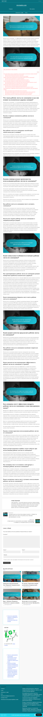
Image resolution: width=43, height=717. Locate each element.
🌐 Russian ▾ (39, 714)
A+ (3, 1)
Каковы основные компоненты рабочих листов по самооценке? (14, 74)
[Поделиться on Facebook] (35, 715)
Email (23, 549)
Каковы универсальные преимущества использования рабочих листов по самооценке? (19, 77)
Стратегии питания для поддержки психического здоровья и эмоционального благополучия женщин (31, 699)
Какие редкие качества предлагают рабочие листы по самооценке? (15, 84)
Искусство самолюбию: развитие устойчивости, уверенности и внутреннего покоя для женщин (12, 618)
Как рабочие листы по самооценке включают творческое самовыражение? (16, 85)
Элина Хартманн (15, 500)
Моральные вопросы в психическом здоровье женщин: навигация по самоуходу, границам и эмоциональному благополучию (31, 709)
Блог (2, 694)
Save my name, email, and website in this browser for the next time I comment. (19, 559)
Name (4, 549)
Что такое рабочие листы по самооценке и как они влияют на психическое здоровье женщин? (20, 73)
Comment (5, 534)
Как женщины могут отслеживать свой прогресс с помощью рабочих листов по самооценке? (18, 93)
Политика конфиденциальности (8, 695)
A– (5, 1)
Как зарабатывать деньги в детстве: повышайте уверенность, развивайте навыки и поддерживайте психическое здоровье (32, 694)
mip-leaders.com (21, 5)
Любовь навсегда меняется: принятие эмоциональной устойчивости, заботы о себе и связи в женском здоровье (32, 690)
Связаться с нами (19, 12)
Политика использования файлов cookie (9, 699)
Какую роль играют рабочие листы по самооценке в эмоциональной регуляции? (17, 79)
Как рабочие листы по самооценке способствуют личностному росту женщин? (16, 76)
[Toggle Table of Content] (37, 72)
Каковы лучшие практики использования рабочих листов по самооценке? (16, 90)
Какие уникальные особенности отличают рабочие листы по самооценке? (17, 81)
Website (5, 554)
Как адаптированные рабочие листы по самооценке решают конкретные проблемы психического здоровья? (21, 82)
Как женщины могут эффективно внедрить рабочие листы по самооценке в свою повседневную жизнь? (21, 89)
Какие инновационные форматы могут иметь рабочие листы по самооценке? (16, 83)
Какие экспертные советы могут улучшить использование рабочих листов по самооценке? (18, 94)
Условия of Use (4, 697)
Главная (2, 688)
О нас (26, 12)
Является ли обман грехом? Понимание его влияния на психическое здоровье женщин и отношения (12, 666)
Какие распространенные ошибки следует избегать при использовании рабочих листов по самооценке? (20, 91)
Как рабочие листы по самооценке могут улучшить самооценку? (14, 78)
